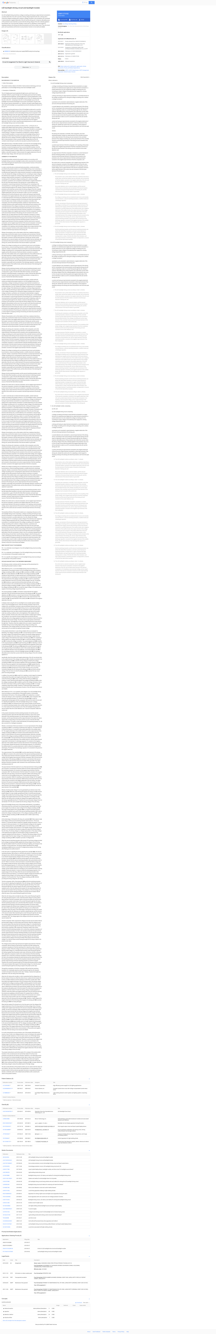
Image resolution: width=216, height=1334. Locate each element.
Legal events (79, 66)
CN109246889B (6, 1129)
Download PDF (64, 19)
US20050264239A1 (7, 1221)
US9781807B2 (6, 1166)
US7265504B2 (6, 1085)
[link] (21, 51)
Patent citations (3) (65, 66)
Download (79, 1302)
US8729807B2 (6, 1172)
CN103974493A (6, 1227)
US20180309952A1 (7, 1208)
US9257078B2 (6, 1181)
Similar (82, 19)
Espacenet (60, 71)
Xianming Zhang (72, 23)
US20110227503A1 (7, 1178)
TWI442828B (6, 1218)
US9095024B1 (6, 1184)
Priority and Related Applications (72, 67)
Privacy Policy (121, 1331)
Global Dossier (67, 71)
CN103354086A (6, 1205)
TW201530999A (6, 1196)
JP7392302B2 (6, 1134)
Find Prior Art (74, 19)
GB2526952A (6, 1157)
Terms (113, 1331)
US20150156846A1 (7, 1163)
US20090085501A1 (7, 1088)
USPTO (66, 70)
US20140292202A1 (7, 1160)
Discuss (73, 71)
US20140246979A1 (7, 1111)
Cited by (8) (73, 66)
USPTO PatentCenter (74, 70)
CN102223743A (6, 1214)
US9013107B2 (6, 1190)
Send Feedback (96, 1331)
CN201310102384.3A (8, 1248)
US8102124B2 (6, 1202)
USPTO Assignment (84, 70)
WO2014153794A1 (7, 1224)
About (88, 1331)
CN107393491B (6, 1126)
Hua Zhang (65, 23)
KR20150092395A (7, 1123)
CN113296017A (7, 1141)
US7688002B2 (6, 1092)
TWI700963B (6, 1138)
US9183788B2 (6, 1175)
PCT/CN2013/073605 (8, 1251)
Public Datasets (106, 1331)
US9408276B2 (6, 1187)
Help (127, 1331)
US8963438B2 (6, 1118)
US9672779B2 (6, 1169)
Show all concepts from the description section (14, 1320)
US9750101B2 (6, 1211)
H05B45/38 (7, 51)
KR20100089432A (7, 1193)
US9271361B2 (6, 1199)
